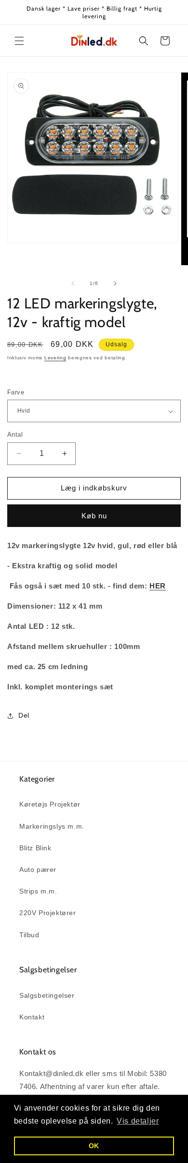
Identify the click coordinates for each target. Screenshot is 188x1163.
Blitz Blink (35, 848)
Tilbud (29, 935)
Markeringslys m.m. (51, 826)
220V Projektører (47, 913)
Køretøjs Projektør (50, 804)
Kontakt (31, 1017)
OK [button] (94, 1146)
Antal (15, 434)
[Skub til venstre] (72, 283)
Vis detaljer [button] (138, 1121)
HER (157, 586)
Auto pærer (37, 869)
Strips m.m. (38, 891)
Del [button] (23, 715)
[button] (19, 40)
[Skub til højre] (115, 283)
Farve (15, 392)
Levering (55, 357)
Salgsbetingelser (47, 995)
